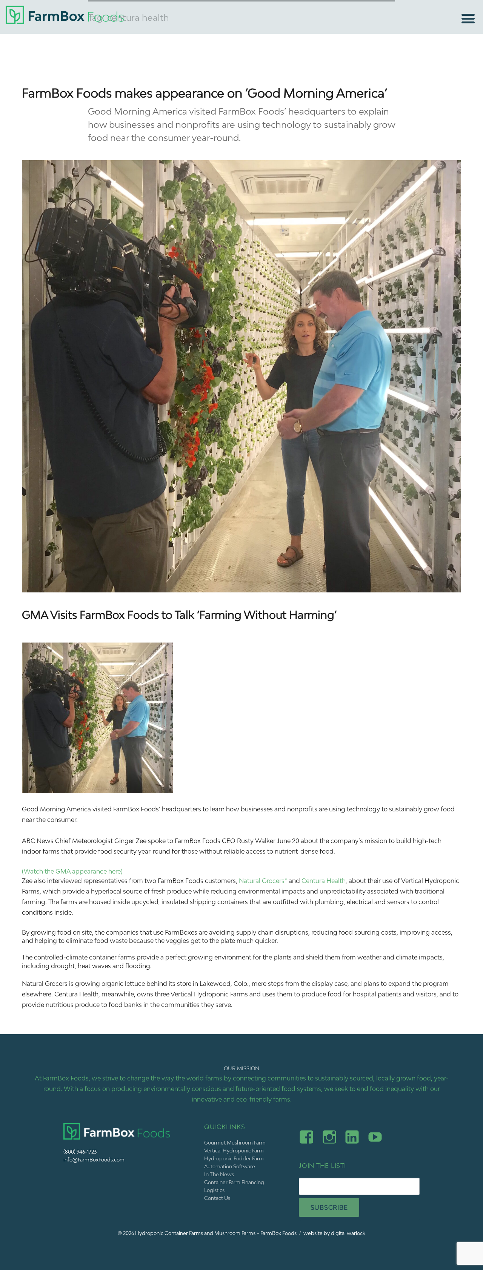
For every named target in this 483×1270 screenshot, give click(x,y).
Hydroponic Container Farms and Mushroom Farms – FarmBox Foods (216, 1233)
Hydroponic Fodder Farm (234, 1158)
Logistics (214, 1190)
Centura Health (323, 880)
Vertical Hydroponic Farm (234, 1151)
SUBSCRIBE (329, 1207)
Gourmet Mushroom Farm (235, 1143)
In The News (219, 1174)
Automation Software (229, 1166)
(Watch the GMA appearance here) (72, 871)
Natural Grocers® (263, 880)
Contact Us (217, 1198)
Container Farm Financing (234, 1182)
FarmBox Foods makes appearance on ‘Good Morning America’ (204, 93)
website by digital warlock (334, 1233)
